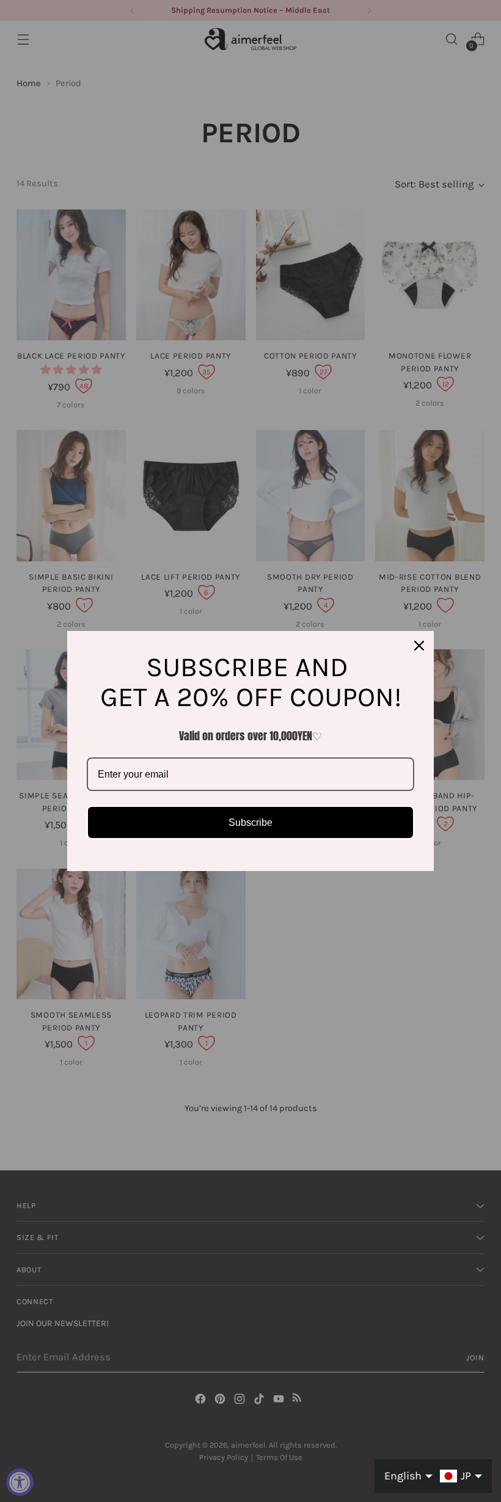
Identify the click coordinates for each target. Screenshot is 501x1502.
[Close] (419, 645)
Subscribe (250, 822)
